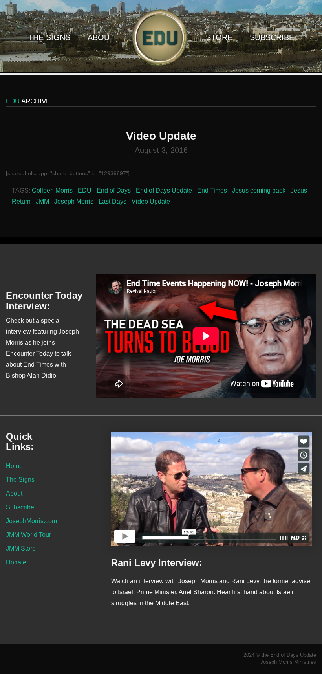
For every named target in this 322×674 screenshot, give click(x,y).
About (101, 37)
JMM (42, 201)
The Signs (49, 37)
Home (14, 465)
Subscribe (272, 37)
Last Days (112, 201)
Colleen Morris (52, 190)
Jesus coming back (258, 190)
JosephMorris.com (31, 520)
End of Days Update (164, 190)
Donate (16, 562)
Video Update (151, 201)
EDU (84, 190)
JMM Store (21, 548)
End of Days (114, 190)
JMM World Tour (28, 534)
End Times (212, 190)
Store (219, 37)
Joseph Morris (73, 201)
